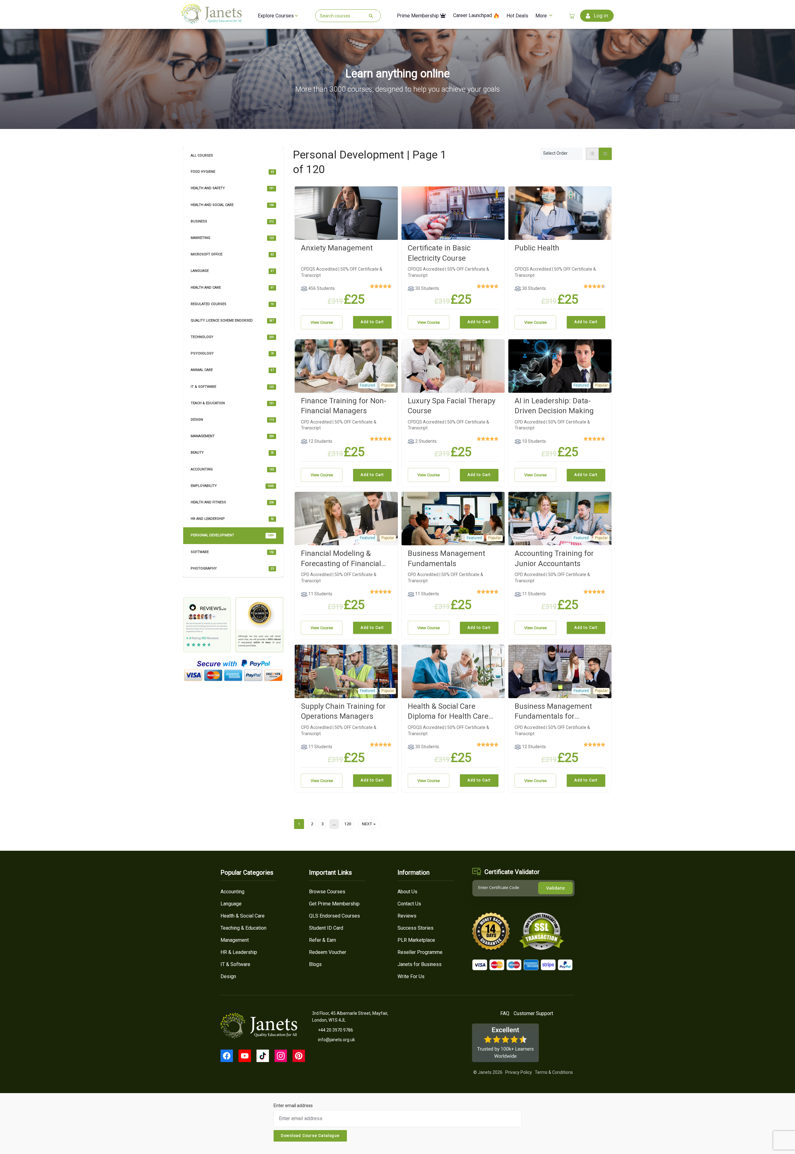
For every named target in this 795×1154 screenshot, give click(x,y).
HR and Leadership (232, 519)
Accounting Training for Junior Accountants (554, 558)
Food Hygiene (232, 172)
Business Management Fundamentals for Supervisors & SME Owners (560, 711)
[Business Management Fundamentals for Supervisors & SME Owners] (559, 671)
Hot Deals (517, 15)
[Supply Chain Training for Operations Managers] (346, 671)
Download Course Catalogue (310, 1135)
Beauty (232, 453)
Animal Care (232, 370)
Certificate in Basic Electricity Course (439, 253)
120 (347, 824)
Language (232, 271)
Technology (232, 337)
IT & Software (232, 387)
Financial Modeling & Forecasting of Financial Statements (341, 559)
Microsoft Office (232, 254)
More (541, 15)
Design (232, 420)
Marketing (232, 238)
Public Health (537, 248)
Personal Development (232, 535)
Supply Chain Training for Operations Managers (343, 711)
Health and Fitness (232, 502)
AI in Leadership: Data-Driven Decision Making (554, 405)
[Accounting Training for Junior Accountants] (559, 518)
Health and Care (232, 288)
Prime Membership (418, 15)
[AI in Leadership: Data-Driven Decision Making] (559, 365)
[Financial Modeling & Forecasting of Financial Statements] (346, 518)
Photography (232, 568)
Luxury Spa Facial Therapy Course (451, 405)
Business (232, 221)
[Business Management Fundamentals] (453, 518)
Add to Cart (372, 322)
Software (232, 552)
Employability (232, 486)
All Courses (202, 155)
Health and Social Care (232, 205)
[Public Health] (559, 212)
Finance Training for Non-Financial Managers (343, 405)
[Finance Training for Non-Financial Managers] (346, 365)
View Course (322, 322)
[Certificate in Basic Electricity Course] (453, 212)
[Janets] (211, 21)
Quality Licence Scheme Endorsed (232, 320)
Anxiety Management (337, 248)
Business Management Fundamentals (446, 558)
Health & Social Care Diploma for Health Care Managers (448, 711)
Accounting (232, 469)
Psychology (232, 353)
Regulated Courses (232, 304)
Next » (369, 824)
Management (232, 436)
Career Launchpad (473, 15)
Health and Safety (232, 188)
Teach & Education (232, 403)
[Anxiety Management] (346, 212)
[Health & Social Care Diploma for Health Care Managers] (453, 671)
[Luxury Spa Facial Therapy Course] (453, 365)
